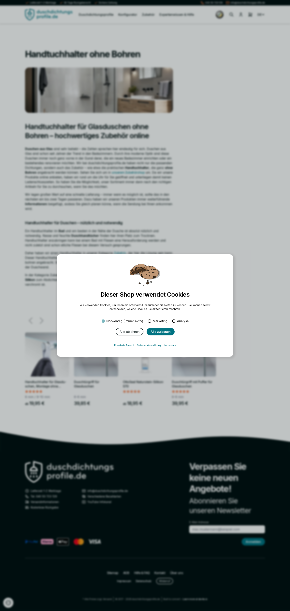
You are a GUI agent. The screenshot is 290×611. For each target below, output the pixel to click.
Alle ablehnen (129, 332)
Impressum (170, 345)
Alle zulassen (161, 332)
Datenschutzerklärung (149, 345)
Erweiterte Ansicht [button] (124, 345)
